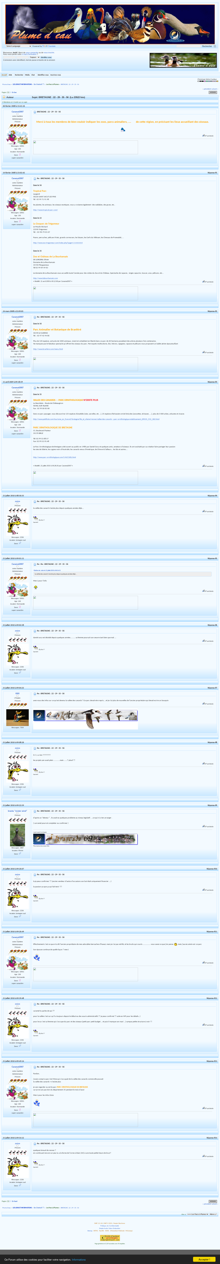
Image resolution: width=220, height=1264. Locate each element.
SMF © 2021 (108, 1223)
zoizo (17, 501)
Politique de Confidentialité (109, 1226)
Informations (79, 1259)
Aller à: (183, 1214)
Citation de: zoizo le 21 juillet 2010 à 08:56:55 (47, 570)
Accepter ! (204, 1259)
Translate (51, 46)
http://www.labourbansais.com (45, 278)
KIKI (17, 693)
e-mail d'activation (29, 54)
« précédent (206, 89)
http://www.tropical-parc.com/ (45, 210)
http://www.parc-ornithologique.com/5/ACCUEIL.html (54, 457)
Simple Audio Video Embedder (109, 1228)
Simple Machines (119, 1223)
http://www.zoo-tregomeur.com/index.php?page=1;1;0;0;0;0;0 (58, 243)
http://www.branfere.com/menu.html (48, 349)
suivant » (215, 89)
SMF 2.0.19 (98, 1223)
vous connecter (32, 53)
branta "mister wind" (17, 811)
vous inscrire (49, 53)
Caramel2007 (17, 112)
